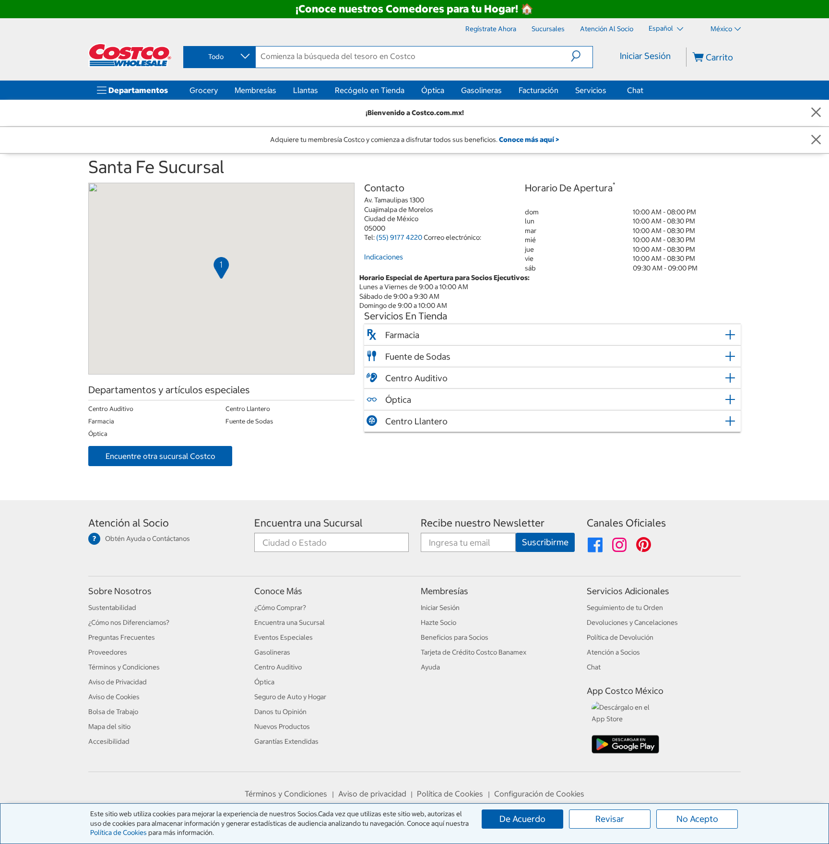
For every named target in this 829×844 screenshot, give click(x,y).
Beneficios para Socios (454, 637)
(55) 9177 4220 (399, 237)
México (721, 28)
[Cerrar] (816, 112)
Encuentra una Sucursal (308, 522)
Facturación (538, 90)
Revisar (609, 818)
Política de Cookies (118, 832)
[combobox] (219, 56)
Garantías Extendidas (286, 741)
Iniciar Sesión (645, 55)
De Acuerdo (522, 818)
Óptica (432, 90)
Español (662, 28)
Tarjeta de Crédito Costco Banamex (473, 652)
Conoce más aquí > (529, 139)
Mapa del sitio (109, 726)
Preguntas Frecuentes (121, 637)
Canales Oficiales (626, 522)
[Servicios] (608, 90)
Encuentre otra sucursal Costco (160, 456)
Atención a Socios (613, 652)
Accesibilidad (109, 741)
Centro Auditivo (278, 667)
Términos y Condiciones (124, 667)
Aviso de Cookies (114, 696)
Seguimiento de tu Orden (625, 607)
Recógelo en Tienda (369, 90)
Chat (635, 90)
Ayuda (430, 667)
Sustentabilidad (112, 607)
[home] (130, 55)
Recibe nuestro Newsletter (483, 522)
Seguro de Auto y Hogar (290, 696)
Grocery (203, 90)
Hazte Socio (438, 622)
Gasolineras (481, 90)
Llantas (305, 90)
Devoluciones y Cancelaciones (632, 622)
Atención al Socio (128, 522)
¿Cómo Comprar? (280, 607)
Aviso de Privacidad (117, 682)
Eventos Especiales (283, 637)
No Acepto (697, 818)
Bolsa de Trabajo (113, 711)
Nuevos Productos (282, 726)
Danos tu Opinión (280, 711)
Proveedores (107, 652)
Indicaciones (383, 256)
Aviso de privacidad (372, 793)
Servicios (590, 90)
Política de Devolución (620, 637)
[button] (581, 56)
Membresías (255, 90)
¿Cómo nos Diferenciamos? (128, 622)
